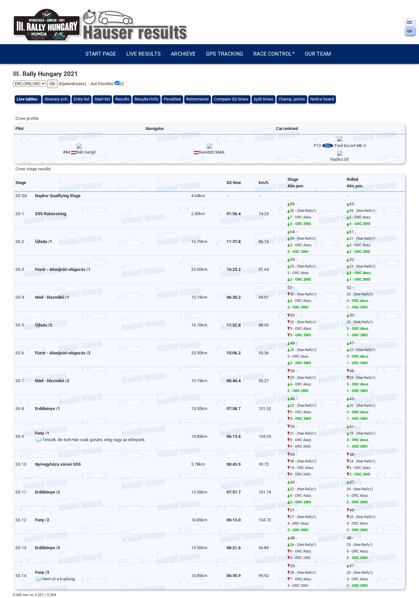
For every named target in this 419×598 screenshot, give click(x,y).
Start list (102, 99)
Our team (318, 54)
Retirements (197, 99)
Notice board (322, 99)
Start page (100, 54)
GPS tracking (225, 54)
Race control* (274, 54)
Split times (263, 99)
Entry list (81, 99)
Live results (143, 54)
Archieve (183, 54)
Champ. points (292, 99)
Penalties (172, 99)
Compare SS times (231, 99)
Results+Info (146, 99)
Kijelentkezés (72, 83)
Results (122, 99)
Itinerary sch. (56, 99)
